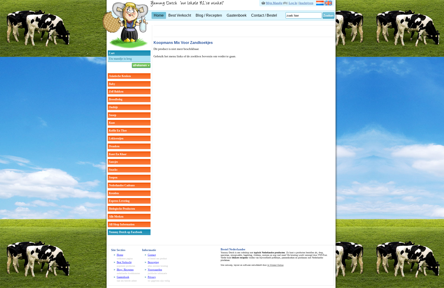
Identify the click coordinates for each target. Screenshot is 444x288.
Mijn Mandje (274, 3)
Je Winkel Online (275, 265)
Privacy (152, 277)
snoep (112, 115)
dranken (114, 146)
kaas (112, 122)
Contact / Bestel (264, 15)
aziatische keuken (120, 76)
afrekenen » (141, 65)
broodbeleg (115, 99)
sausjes (113, 161)
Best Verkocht (179, 15)
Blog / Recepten (209, 15)
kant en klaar (117, 154)
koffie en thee (118, 130)
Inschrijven (306, 3)
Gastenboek (237, 15)
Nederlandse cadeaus (122, 185)
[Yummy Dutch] (125, 49)
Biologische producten (122, 208)
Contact (152, 254)
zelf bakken (116, 91)
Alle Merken (116, 216)
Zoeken (328, 15)
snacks (113, 169)
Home (159, 15)
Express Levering (119, 200)
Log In (293, 3)
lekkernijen (116, 138)
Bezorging (153, 262)
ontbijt (113, 107)
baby (112, 84)
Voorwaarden (155, 269)
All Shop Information (122, 224)
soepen (113, 177)
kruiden (114, 193)
